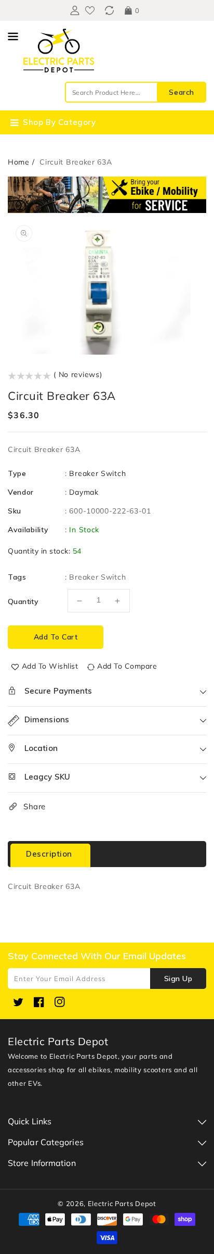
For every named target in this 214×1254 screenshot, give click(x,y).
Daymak (83, 492)
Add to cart (56, 637)
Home (19, 162)
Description (49, 854)
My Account (73, 10)
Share (34, 806)
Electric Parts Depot (122, 1203)
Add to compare (127, 666)
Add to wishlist (50, 666)
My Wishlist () (90, 10)
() (109, 10)
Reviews (127, 854)
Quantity (23, 601)
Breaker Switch (97, 473)
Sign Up (178, 978)
